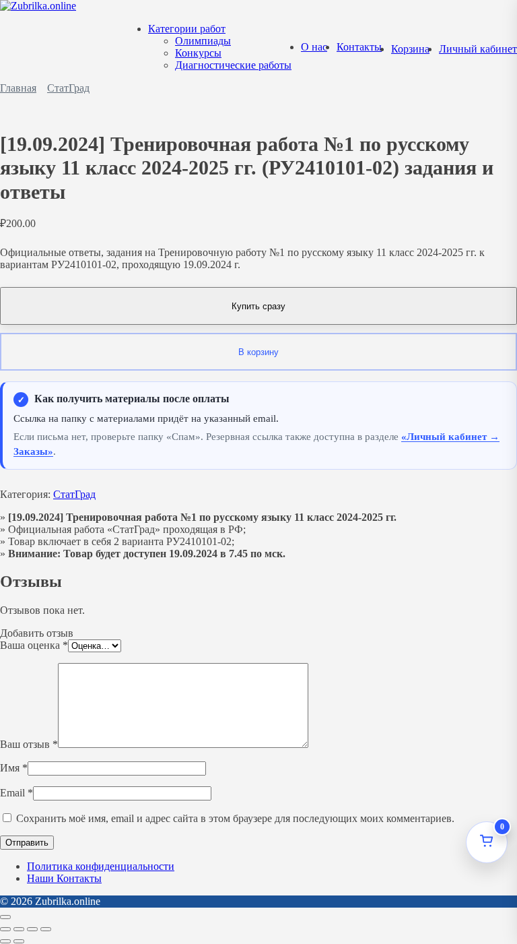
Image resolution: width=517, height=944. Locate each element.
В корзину (258, 352)
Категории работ (187, 28)
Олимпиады (203, 40)
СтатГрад (68, 88)
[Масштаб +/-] (5, 929)
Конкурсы (198, 53)
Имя (14, 768)
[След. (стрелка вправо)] (18, 941)
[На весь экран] (18, 929)
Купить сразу (258, 306)
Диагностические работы (233, 65)
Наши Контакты (64, 878)
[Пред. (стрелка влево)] (5, 941)
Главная (18, 88)
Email (16, 792)
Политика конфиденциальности (100, 866)
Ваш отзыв (29, 744)
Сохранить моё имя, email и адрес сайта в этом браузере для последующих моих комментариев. (235, 818)
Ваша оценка (34, 645)
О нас (314, 47)
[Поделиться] (32, 929)
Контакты (359, 47)
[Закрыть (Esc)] (45, 929)
